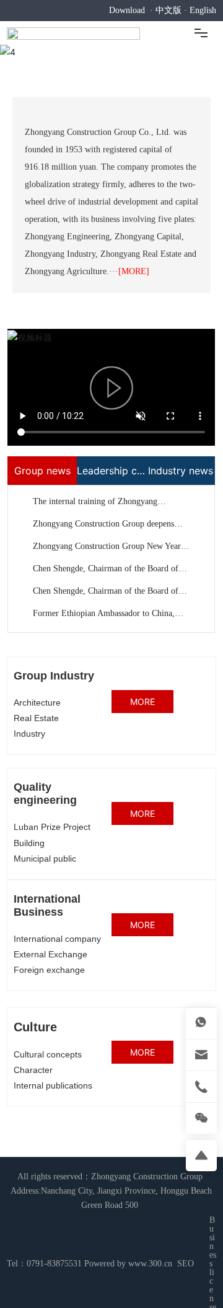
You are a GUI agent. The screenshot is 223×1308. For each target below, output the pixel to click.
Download (127, 10)
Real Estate (36, 718)
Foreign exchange (49, 970)
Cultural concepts (48, 1054)
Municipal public (45, 859)
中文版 (168, 10)
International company (57, 939)
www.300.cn (150, 1263)
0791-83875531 (54, 1263)
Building (29, 843)
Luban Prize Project (52, 827)
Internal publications (53, 1085)
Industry (29, 734)
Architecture (37, 702)
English (203, 10)
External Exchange (50, 954)
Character (33, 1070)
